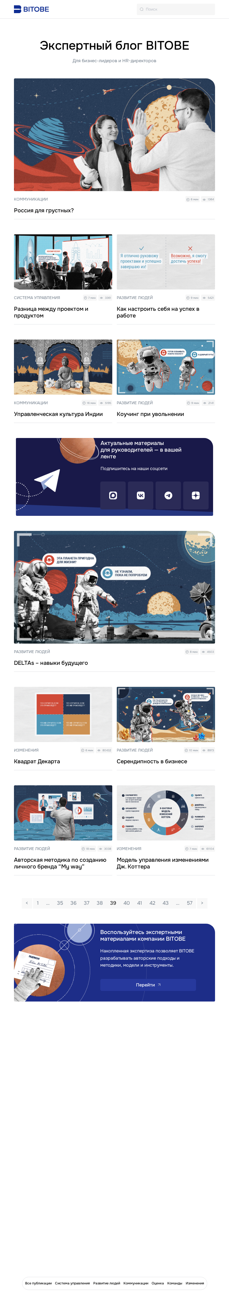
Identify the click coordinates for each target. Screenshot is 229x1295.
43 (166, 903)
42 (152, 903)
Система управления (72, 1283)
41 (139, 903)
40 (126, 903)
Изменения (195, 1283)
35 (60, 903)
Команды (174, 1283)
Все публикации (38, 1283)
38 (100, 903)
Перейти (145, 985)
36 (73, 903)
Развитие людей (106, 1283)
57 (189, 903)
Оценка (158, 1283)
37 (86, 903)
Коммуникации (135, 1283)
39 (113, 903)
